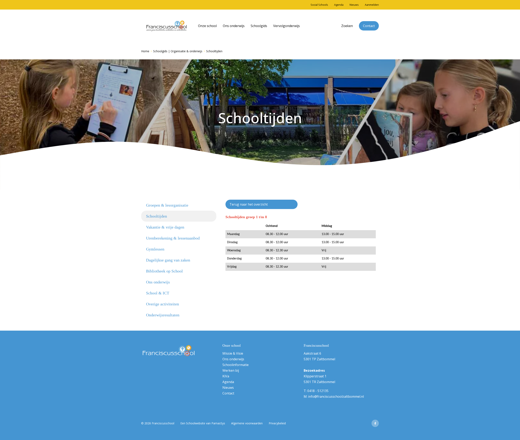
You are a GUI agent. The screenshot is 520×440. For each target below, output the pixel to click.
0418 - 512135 (317, 391)
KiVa (225, 376)
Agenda (228, 382)
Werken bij (230, 370)
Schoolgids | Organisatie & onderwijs (177, 51)
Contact (228, 393)
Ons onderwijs (233, 359)
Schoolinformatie (235, 365)
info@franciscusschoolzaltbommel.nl (336, 396)
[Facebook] (375, 423)
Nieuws (228, 387)
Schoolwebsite (195, 423)
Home (145, 51)
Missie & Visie (232, 353)
